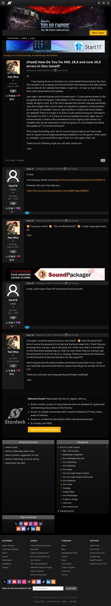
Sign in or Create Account (44, 429)
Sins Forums (62, 70)
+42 (13, 91)
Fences (5, 556)
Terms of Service (53, 601)
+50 (13, 203)
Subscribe (71, 588)
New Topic (98, 32)
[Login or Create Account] (99, 3)
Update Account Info (98, 563)
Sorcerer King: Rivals (38, 574)
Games (33, 540)
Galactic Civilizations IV (39, 553)
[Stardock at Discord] (23, 528)
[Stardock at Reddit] (18, 528)
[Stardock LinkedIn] (33, 528)
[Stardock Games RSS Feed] (38, 528)
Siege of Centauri (37, 571)
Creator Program (68, 567)
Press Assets (66, 563)
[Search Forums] (108, 3)
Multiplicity (6, 563)
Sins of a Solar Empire (20, 55)
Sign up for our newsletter (16, 588)
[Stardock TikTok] (28, 528)
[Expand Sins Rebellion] (61, 480)
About (64, 545)
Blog (63, 549)
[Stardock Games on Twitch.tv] (30, 523)
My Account (94, 549)
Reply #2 (30, 220)
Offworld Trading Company (41, 567)
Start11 (5, 553)
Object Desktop (8, 545)
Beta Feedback (52, 55)
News (64, 560)
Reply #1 (30, 169)
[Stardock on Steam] (40, 523)
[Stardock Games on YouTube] (25, 523)
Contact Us (66, 571)
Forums (65, 574)
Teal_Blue (13, 76)
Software (7, 540)
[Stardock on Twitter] (16, 523)
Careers (65, 556)
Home (6, 55)
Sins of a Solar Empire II (39, 556)
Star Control (35, 560)
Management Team (69, 553)
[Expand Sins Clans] (61, 484)
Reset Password (96, 560)
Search (24, 38)
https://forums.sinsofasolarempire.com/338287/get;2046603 (58, 190)
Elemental (34, 549)
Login (32, 38)
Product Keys (95, 556)
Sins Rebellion (37, 55)
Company (66, 540)
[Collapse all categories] (106, 446)
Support (94, 540)
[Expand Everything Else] (58, 511)
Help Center (94, 545)
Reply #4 (30, 335)
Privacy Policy (40, 601)
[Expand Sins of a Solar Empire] (58, 447)
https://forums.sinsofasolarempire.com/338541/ (79, 179)
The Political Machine (38, 563)
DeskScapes (7, 560)
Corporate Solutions (10, 549)
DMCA (64, 601)
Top (105, 169)
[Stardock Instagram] (35, 523)
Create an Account (97, 553)
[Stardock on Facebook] (21, 523)
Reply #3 (30, 283)
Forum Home (12, 38)
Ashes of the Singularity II (40, 545)
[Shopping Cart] (104, 3)
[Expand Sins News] (61, 469)
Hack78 (13, 185)
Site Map (73, 601)
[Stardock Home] (9, 3)
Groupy (5, 567)
